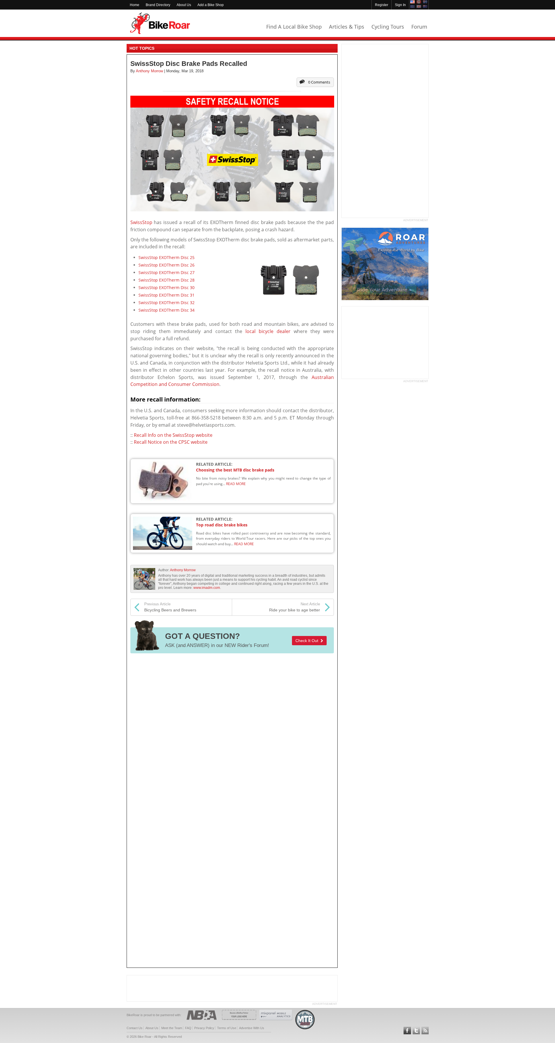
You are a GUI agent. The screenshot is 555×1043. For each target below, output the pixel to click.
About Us (184, 5)
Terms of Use (226, 1028)
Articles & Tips (346, 26)
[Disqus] (232, 734)
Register (381, 5)
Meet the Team (171, 1028)
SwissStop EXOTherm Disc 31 (166, 295)
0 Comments (319, 82)
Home (134, 5)
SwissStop (141, 222)
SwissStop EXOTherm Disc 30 (166, 287)
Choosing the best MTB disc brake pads (235, 470)
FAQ (188, 1028)
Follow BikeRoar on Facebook (407, 1030)
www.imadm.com (206, 588)
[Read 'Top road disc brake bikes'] (164, 532)
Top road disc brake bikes (221, 525)
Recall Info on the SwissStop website (173, 435)
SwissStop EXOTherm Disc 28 (166, 280)
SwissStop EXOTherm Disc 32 (166, 302)
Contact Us (135, 1028)
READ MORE (236, 483)
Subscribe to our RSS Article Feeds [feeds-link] (425, 1030)
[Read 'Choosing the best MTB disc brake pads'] (164, 480)
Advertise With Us (251, 1028)
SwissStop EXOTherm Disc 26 (166, 265)
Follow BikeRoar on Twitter (416, 1030)
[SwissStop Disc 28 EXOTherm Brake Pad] (290, 280)
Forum (419, 26)
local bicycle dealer (268, 331)
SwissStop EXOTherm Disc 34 (166, 310)
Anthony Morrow (183, 570)
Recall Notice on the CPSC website (171, 442)
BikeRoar (160, 23)
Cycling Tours (387, 26)
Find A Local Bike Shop (294, 26)
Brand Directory (158, 5)
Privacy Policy (204, 1028)
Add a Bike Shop (210, 5)
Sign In (400, 5)
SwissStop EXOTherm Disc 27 (166, 272)
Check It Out (308, 640)
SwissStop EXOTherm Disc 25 (166, 257)
